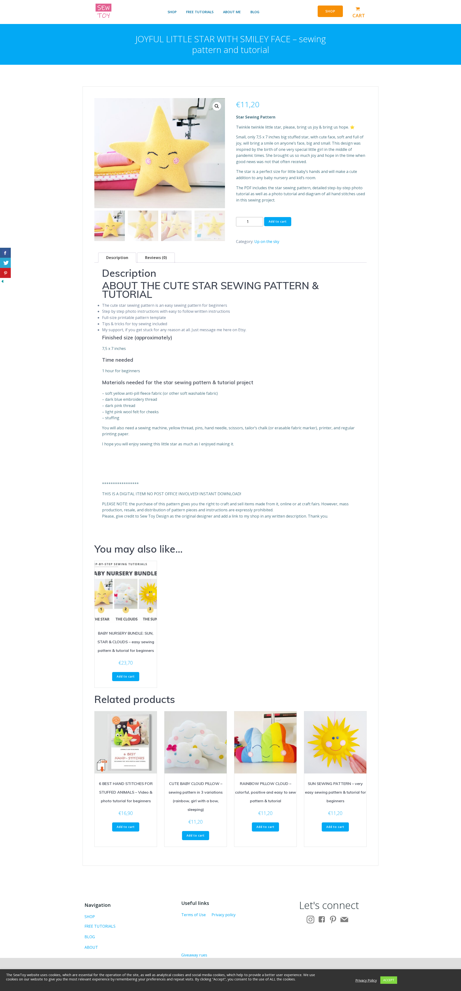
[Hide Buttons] (2, 280)
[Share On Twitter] (5, 263)
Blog (254, 12)
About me (232, 12)
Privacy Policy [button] (366, 980)
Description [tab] (117, 257)
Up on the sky (266, 241)
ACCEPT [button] (388, 980)
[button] (216, 106)
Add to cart (278, 221)
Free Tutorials (199, 12)
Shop (172, 12)
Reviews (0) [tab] (156, 257)
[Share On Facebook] (5, 253)
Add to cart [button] (126, 676)
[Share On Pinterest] (5, 273)
